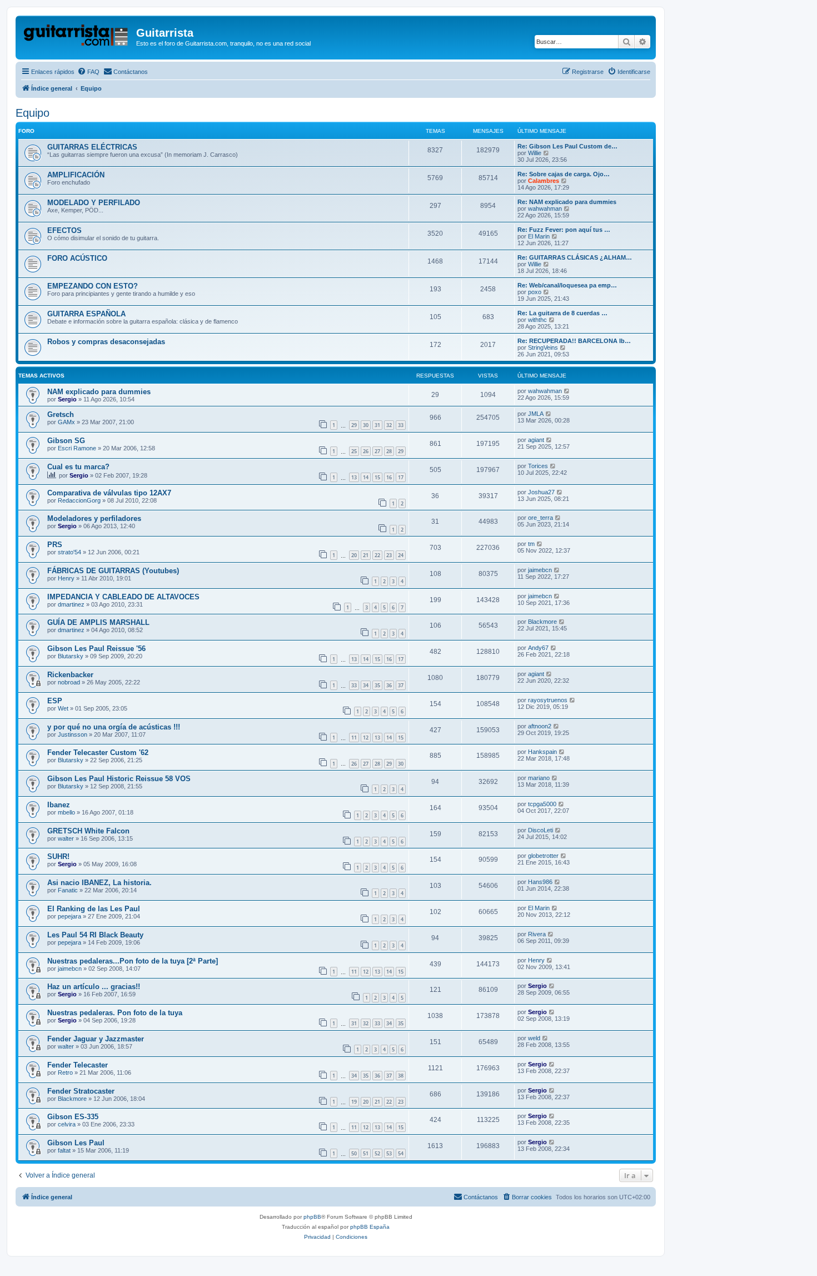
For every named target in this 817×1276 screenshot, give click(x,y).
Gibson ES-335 (72, 1117)
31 (377, 425)
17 (400, 477)
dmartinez (71, 604)
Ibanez (58, 805)
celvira (67, 1124)
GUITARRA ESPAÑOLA (86, 314)
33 (400, 425)
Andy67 (538, 647)
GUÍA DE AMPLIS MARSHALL (98, 622)
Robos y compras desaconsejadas (106, 341)
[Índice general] (77, 36)
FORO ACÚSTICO (77, 258)
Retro (65, 1072)
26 (365, 451)
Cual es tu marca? (78, 467)
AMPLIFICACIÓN (75, 175)
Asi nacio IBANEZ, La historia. (99, 882)
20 (354, 555)
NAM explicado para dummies (99, 392)
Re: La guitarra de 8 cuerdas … (562, 313)
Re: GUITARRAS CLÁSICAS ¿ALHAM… (574, 257)
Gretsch (60, 414)
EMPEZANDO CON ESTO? (92, 286)
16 (389, 477)
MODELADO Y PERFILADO (93, 202)
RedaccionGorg (79, 500)
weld (534, 1038)
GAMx (66, 422)
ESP (54, 701)
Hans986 (540, 881)
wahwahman (545, 208)
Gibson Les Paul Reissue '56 (96, 648)
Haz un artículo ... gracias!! (93, 986)
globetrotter (543, 855)
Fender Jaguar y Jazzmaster (95, 1039)
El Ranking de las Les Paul (93, 909)
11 (354, 737)
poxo (534, 292)
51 (365, 1153)
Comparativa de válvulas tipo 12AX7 (109, 493)
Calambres (543, 180)
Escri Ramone (77, 448)
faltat (64, 1150)
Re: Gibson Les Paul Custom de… (567, 146)
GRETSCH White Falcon (88, 831)
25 (354, 451)
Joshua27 (541, 492)
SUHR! (58, 856)
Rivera (537, 934)
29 (354, 425)
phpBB (312, 1217)
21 (365, 555)
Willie (534, 153)
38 (400, 1075)
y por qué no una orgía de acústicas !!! (113, 727)
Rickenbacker (70, 675)
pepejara (69, 916)
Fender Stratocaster (80, 1091)
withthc (537, 319)
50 (354, 1153)
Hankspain (542, 751)
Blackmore (542, 621)
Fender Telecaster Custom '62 (97, 752)
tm (531, 543)
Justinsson (72, 734)
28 (389, 451)
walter (66, 838)
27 (377, 451)
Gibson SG (66, 440)
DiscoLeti (540, 830)
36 (389, 685)
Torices (538, 466)
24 (400, 555)
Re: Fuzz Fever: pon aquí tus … (563, 229)
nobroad (69, 682)
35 (377, 685)
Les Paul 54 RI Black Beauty (95, 935)
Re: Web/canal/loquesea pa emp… (567, 285)
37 (400, 685)
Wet (63, 708)
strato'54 (69, 552)
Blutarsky (70, 656)
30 (365, 425)
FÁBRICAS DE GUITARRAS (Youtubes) (113, 571)
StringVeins (543, 347)
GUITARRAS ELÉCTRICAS (92, 147)
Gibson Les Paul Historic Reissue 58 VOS (119, 778)
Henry (66, 578)
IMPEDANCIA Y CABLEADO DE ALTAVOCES (123, 597)
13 (354, 477)
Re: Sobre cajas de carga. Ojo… (563, 174)
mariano (539, 777)
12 (365, 737)
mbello (66, 812)
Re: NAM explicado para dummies (566, 201)
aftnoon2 (539, 726)
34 (365, 685)
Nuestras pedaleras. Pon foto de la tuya (114, 1013)
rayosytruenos (547, 700)
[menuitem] (88, 71)
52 (377, 1153)
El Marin (539, 236)
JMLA (536, 413)
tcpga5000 (542, 804)
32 (389, 425)
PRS (54, 544)
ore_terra (540, 517)
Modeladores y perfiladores (94, 518)
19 (354, 1101)
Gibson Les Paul (75, 1143)
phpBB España (370, 1227)
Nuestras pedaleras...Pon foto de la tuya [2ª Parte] (132, 961)
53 (389, 1153)
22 (377, 555)
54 (400, 1153)
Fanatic (68, 890)
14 (365, 477)
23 (389, 555)
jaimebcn (540, 570)
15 (377, 477)
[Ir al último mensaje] (567, 391)
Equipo (32, 113)
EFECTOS (64, 230)
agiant (536, 439)
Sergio (67, 399)
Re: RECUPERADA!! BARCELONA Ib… (574, 340)
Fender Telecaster (77, 1065)
